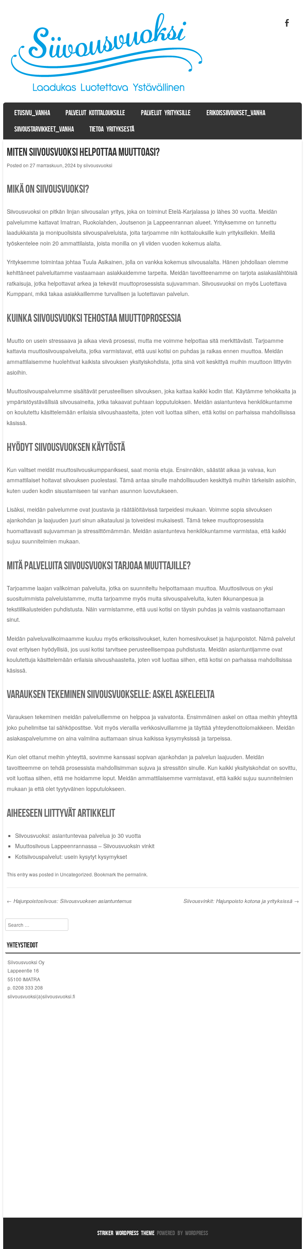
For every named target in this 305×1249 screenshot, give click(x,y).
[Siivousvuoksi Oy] (108, 95)
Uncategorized (76, 874)
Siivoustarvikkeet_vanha (44, 129)
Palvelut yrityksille (166, 113)
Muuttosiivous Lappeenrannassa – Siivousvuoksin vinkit (84, 846)
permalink (136, 874)
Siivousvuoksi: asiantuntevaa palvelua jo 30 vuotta (78, 835)
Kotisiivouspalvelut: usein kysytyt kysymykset (71, 856)
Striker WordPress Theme (125, 1233)
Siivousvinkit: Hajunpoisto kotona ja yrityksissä (241, 901)
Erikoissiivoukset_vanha (236, 113)
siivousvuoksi (97, 165)
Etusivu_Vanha (32, 113)
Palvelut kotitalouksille (95, 113)
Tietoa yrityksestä (111, 129)
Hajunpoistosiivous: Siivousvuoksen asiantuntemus (69, 901)
